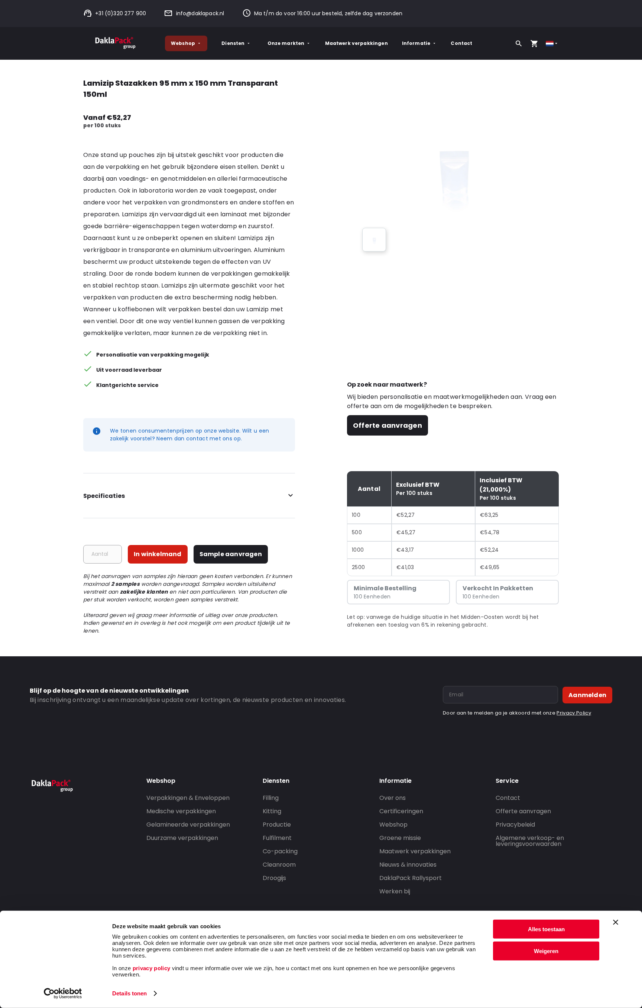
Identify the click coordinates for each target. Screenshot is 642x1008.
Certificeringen (401, 811)
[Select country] (552, 43)
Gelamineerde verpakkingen (188, 824)
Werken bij (394, 891)
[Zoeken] (519, 43)
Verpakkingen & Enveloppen (188, 798)
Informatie (416, 43)
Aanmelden (587, 695)
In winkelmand (158, 554)
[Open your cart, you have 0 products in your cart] (534, 43)
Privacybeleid (515, 824)
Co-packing (280, 851)
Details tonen (129, 993)
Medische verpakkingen (181, 811)
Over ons (392, 798)
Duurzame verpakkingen (182, 838)
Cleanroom (279, 864)
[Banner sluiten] (615, 922)
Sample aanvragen (231, 554)
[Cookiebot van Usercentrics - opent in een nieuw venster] (62, 993)
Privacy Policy (574, 712)
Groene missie (400, 838)
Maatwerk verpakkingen (356, 43)
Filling (271, 798)
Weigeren (546, 951)
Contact (461, 43)
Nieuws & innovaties (408, 864)
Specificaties (104, 496)
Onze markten (286, 43)
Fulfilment (277, 838)
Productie (277, 824)
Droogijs (274, 878)
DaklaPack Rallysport (410, 878)
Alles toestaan (546, 929)
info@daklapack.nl (200, 13)
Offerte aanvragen (387, 425)
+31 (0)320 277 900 (120, 13)
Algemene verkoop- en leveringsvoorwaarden (530, 841)
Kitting (272, 811)
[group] (374, 240)
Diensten (232, 43)
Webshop (183, 43)
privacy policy (150, 968)
